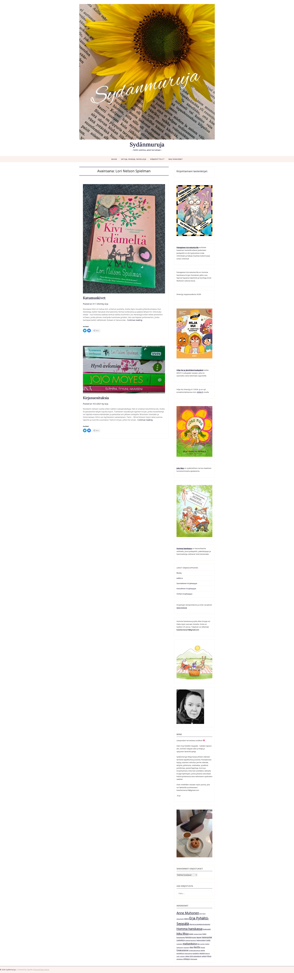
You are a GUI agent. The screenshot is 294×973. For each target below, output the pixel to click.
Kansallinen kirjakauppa (186, 588)
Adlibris (180, 578)
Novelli (203, 947)
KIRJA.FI (200, 392)
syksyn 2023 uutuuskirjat (193, 956)
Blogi (114, 159)
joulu (191, 934)
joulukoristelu (198, 934)
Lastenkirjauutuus (190, 940)
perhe (203, 950)
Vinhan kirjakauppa (184, 594)
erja (106, 304)
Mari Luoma (201, 944)
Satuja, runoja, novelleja (133, 159)
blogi (203, 913)
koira (204, 934)
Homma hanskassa (184, 548)
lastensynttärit (201, 940)
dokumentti (180, 919)
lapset (199, 937)
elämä (186, 919)
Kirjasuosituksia (96, 398)
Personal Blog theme (41, 970)
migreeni (186, 947)
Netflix (197, 947)
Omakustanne (182, 950)
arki (201, 913)
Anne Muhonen (188, 913)
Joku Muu (180, 468)
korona (188, 937)
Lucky (208, 940)
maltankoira (190, 943)
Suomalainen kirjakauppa (187, 583)
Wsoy (209, 956)
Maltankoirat (175, 159)
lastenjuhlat (207, 937)
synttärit (204, 956)
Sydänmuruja (147, 144)
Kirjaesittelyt (157, 159)
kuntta (194, 937)
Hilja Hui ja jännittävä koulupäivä (199, 924)
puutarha (195, 953)
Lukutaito (179, 944)
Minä (191, 947)
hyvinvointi (207, 929)
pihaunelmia (188, 953)
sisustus (182, 956)
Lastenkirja (181, 940)
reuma (202, 953)
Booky (179, 573)
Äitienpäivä (193, 959)
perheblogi (180, 953)
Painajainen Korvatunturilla (187, 247)
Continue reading (134, 320)
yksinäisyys (180, 959)
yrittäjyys (186, 959)
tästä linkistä (182, 608)
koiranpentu (181, 937)
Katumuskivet (94, 298)
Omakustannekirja (194, 950)
